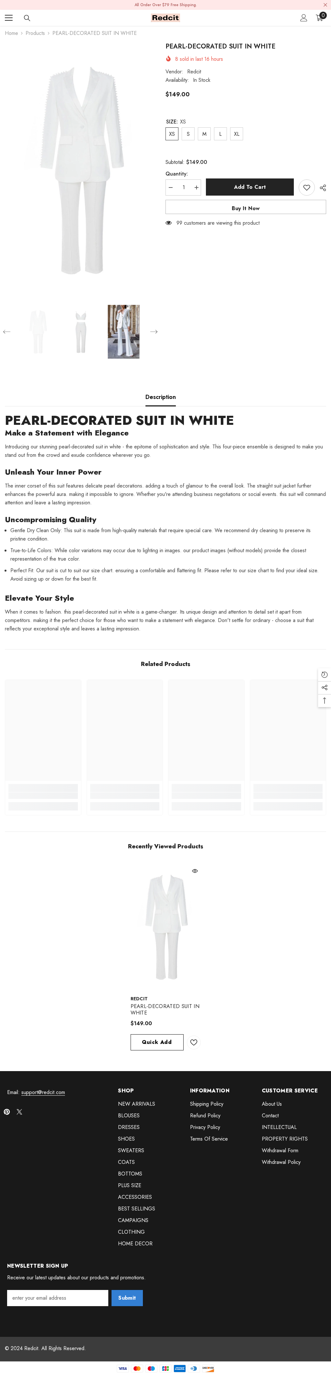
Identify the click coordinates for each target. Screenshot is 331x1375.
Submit (127, 1298)
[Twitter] (19, 1112)
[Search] (27, 18)
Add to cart (250, 187)
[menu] (9, 18)
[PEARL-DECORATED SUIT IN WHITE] (165, 927)
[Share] (320, 188)
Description (160, 397)
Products (35, 33)
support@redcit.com (43, 1092)
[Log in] (303, 17)
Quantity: (177, 173)
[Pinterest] (7, 1112)
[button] (7, 332)
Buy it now (246, 208)
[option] (80, 170)
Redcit (194, 71)
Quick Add (157, 1042)
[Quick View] (195, 871)
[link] (43, 795)
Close (325, 5)
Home (11, 33)
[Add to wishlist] (307, 187)
